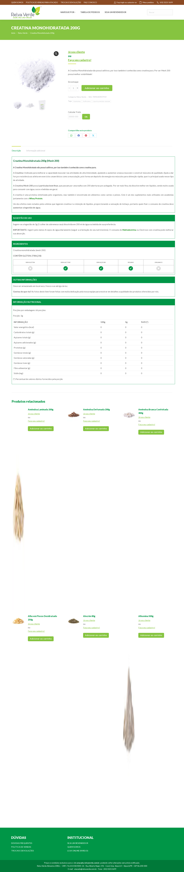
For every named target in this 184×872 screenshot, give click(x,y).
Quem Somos (73, 847)
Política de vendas (21, 847)
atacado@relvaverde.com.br (85, 869)
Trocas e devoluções (22, 850)
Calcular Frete (74, 112)
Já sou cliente (76, 52)
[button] (56, 53)
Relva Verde (81, 97)
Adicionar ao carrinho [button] (41, 428)
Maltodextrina (129, 230)
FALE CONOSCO (90, 2)
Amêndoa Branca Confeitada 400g (153, 411)
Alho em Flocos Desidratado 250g (42, 618)
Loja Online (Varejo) (77, 850)
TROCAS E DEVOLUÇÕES (71, 2)
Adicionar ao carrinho (97, 88)
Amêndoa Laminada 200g (40, 409)
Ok (86, 116)
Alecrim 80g (89, 616)
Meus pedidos (148, 2)
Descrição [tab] (16, 150)
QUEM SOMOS (17, 2)
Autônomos (87, 101)
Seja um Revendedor (77, 843)
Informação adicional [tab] (35, 150)
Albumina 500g (146, 616)
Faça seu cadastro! (79, 60)
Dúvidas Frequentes (21, 843)
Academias (77, 101)
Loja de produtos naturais (101, 101)
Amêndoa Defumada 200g (96, 409)
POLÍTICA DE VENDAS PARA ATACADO (42, 2)
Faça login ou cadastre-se (127, 2)
